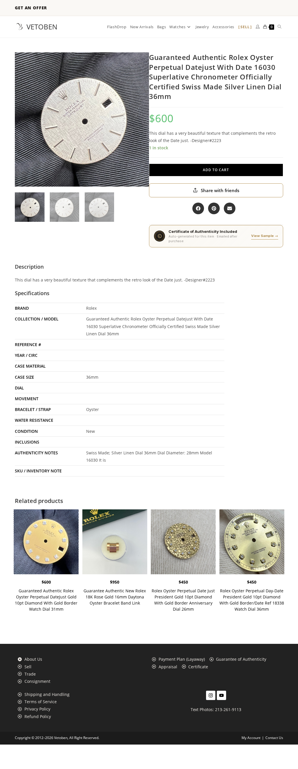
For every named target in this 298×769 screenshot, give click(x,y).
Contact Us (274, 737)
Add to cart (216, 169)
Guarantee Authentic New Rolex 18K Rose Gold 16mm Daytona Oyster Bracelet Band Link (115, 597)
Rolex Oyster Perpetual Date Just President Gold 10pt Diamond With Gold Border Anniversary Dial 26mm (183, 600)
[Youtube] (221, 695)
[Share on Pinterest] (214, 208)
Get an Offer (31, 7)
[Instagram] (210, 695)
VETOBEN (41, 26)
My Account (251, 737)
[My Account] (257, 27)
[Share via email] (229, 208)
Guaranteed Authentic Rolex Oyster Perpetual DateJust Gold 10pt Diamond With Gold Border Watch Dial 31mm (46, 600)
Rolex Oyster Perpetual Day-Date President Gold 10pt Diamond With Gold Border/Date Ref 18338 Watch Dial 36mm (251, 600)
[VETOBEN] (19, 26)
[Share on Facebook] (198, 208)
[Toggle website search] (279, 27)
